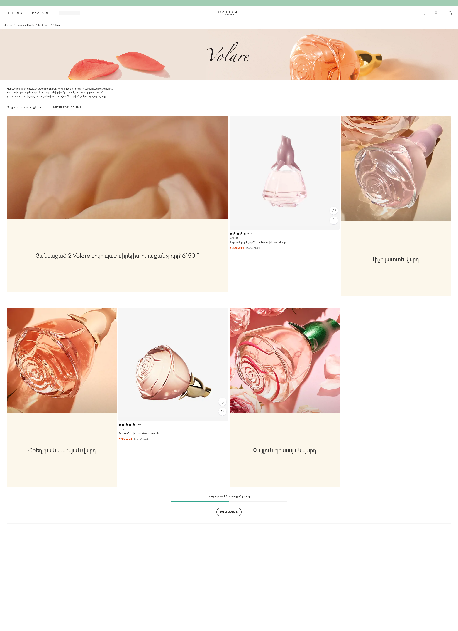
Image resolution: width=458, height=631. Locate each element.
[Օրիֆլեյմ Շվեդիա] (229, 13)
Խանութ (15, 13)
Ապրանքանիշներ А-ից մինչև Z (34, 25)
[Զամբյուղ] (450, 13)
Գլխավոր (8, 25)
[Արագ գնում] (334, 220)
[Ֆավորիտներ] (334, 211)
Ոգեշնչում (40, 13)
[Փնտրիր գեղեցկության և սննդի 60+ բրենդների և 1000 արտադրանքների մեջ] (423, 13)
